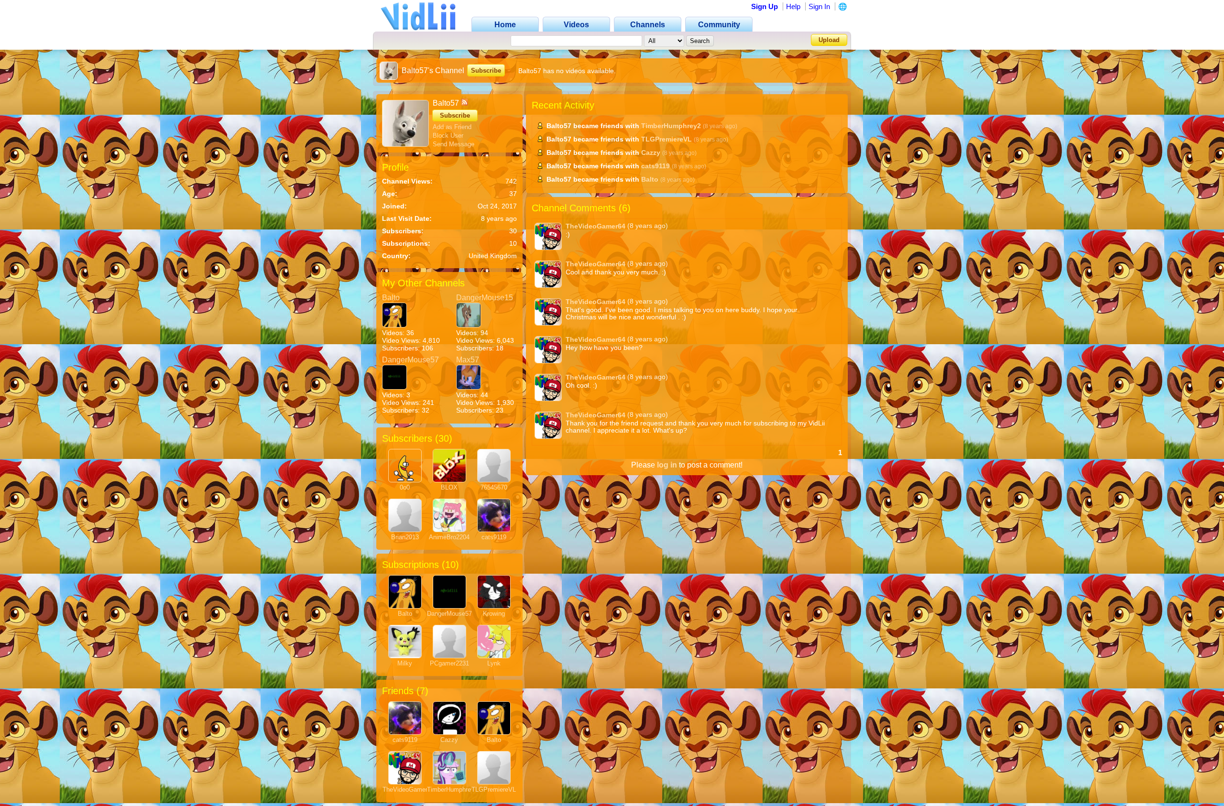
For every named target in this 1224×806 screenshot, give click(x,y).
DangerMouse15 (484, 298)
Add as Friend (452, 127)
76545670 (494, 487)
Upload (829, 40)
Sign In (819, 6)
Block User (448, 135)
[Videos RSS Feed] (464, 103)
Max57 (467, 360)
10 (450, 564)
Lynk (494, 663)
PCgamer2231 (449, 663)
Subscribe (486, 70)
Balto (391, 298)
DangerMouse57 (410, 360)
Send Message (453, 144)
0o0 (405, 487)
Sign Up (764, 6)
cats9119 (493, 537)
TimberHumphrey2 (452, 789)
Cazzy (449, 739)
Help (793, 6)
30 (443, 438)
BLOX (449, 487)
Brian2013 (405, 537)
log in (667, 465)
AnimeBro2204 (449, 537)
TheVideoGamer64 (408, 789)
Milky (404, 663)
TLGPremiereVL (493, 789)
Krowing (494, 613)
